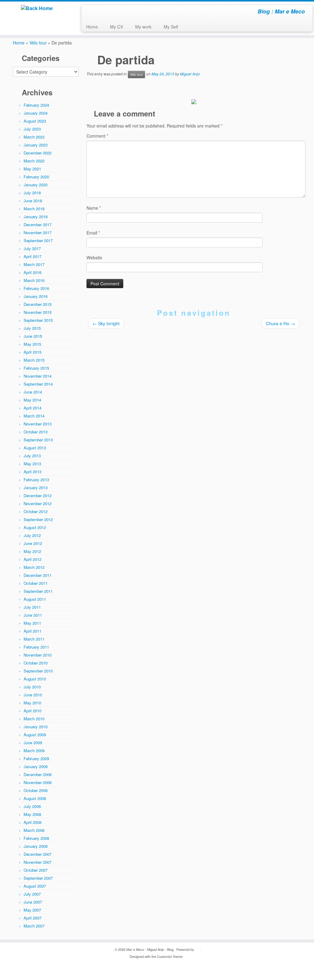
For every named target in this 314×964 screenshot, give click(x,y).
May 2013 (32, 464)
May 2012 (32, 551)
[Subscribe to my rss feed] (90, 12)
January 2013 (36, 487)
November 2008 (38, 782)
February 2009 (36, 758)
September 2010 (38, 671)
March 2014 (34, 416)
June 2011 (33, 615)
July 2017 (32, 248)
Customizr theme (169, 956)
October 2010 (36, 663)
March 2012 (34, 567)
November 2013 (38, 424)
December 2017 (38, 224)
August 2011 (35, 599)
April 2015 (32, 352)
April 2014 (32, 408)
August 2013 (35, 448)
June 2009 (33, 742)
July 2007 (32, 894)
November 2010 (38, 655)
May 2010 (32, 703)
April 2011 (32, 631)
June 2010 (33, 695)
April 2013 (32, 471)
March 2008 (34, 830)
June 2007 (33, 902)
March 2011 (34, 639)
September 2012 (38, 519)
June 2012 (33, 543)
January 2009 (36, 766)
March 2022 (34, 161)
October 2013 (36, 432)
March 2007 (34, 926)
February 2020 (36, 177)
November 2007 (38, 862)
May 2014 (32, 400)
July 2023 (32, 129)
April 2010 (32, 711)
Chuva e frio (280, 323)
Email (93, 233)
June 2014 (33, 392)
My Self (171, 27)
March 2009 (34, 750)
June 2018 (33, 201)
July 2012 (32, 535)
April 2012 (32, 559)
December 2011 (38, 575)
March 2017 (34, 264)
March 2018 (34, 208)
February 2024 (36, 105)
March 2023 (34, 137)
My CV (116, 27)
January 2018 (36, 216)
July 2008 (32, 806)
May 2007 (32, 910)
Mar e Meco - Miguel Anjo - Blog (150, 949)
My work (143, 27)
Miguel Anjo (190, 74)
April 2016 (32, 272)
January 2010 (36, 727)
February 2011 (36, 647)
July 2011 (32, 607)
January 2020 (36, 185)
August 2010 (35, 679)
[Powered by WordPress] (197, 948)
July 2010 (32, 687)
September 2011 (38, 591)
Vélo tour (38, 43)
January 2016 (36, 296)
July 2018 (32, 193)
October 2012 (36, 511)
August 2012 (35, 527)
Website (94, 257)
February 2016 (36, 288)
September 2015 (38, 320)
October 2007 (36, 870)
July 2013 (32, 456)
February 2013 (36, 479)
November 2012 (38, 503)
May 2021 (32, 169)
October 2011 (36, 583)
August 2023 (35, 121)
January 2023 (36, 145)
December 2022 (38, 153)
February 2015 (36, 368)
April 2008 (32, 822)
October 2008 (36, 790)
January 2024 (36, 113)
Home (92, 27)
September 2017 (38, 240)
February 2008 (36, 838)
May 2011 (32, 623)
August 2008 (35, 798)
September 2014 (38, 384)
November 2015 (38, 312)
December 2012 (38, 495)
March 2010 (34, 719)
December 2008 (38, 774)
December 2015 (38, 304)
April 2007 (32, 918)
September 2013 (38, 440)
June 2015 (33, 336)
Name (93, 208)
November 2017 (38, 232)
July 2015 (32, 328)
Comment (97, 136)
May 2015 (32, 344)
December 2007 (38, 854)
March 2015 (34, 360)
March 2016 (34, 280)
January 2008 (36, 846)
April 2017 (32, 256)
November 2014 (38, 376)
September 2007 (38, 878)
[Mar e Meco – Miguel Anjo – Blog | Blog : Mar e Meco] (37, 8)
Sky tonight (106, 323)
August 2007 (35, 886)
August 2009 (35, 734)
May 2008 (32, 814)
